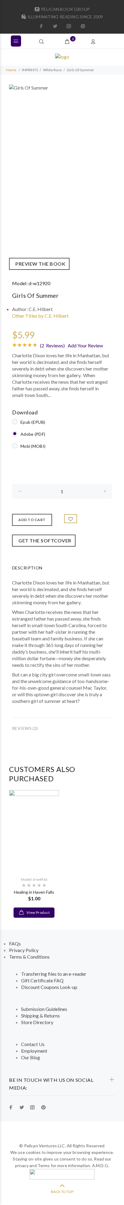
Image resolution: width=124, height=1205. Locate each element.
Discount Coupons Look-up (49, 987)
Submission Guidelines (44, 1009)
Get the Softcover (43, 540)
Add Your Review (85, 345)
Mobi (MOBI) (32, 446)
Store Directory (37, 1022)
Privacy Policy (24, 950)
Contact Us (33, 1044)
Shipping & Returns (40, 1015)
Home (11, 70)
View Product (38, 912)
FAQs (15, 943)
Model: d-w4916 (34, 879)
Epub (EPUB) (32, 422)
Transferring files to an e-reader (53, 974)
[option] (62, 177)
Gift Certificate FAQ (42, 980)
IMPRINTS (30, 70)
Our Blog (30, 1057)
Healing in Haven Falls (34, 892)
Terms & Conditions (29, 956)
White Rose (52, 70)
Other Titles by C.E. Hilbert (40, 316)
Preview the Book (39, 264)
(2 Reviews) (52, 345)
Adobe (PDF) (32, 434)
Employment (34, 1051)
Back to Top (62, 1191)
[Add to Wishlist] (70, 518)
